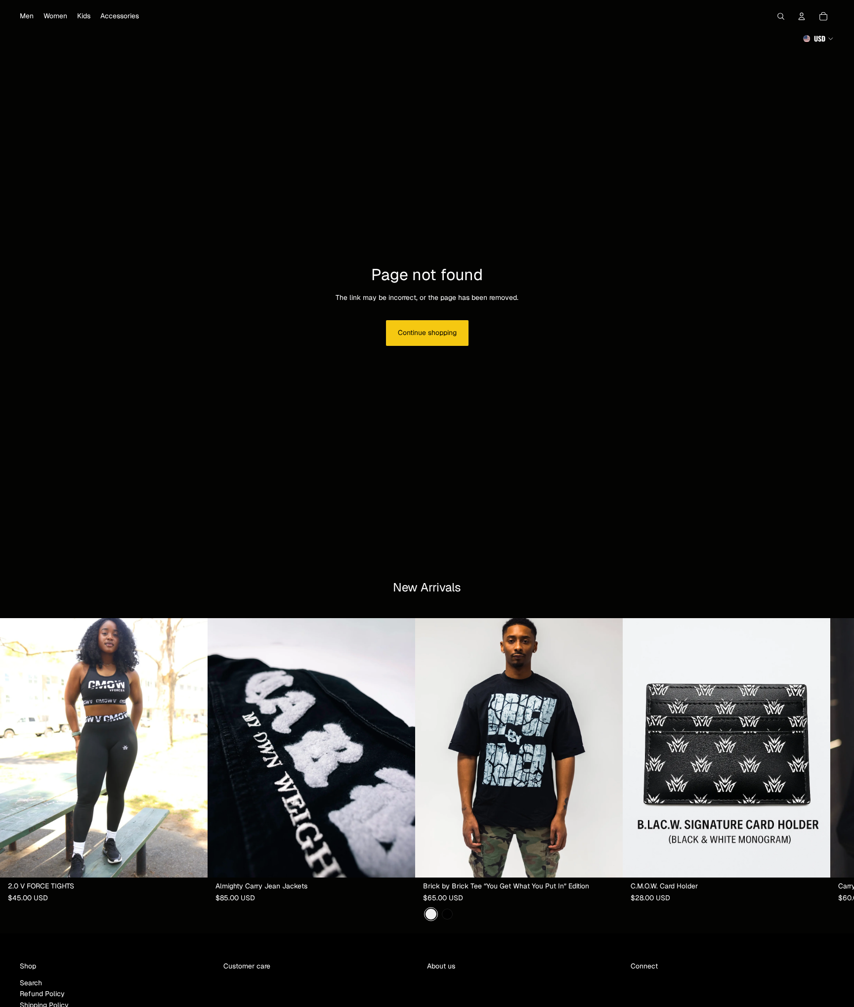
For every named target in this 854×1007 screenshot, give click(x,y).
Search (31, 982)
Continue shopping (427, 332)
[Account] (801, 16)
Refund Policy (42, 993)
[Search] (781, 16)
